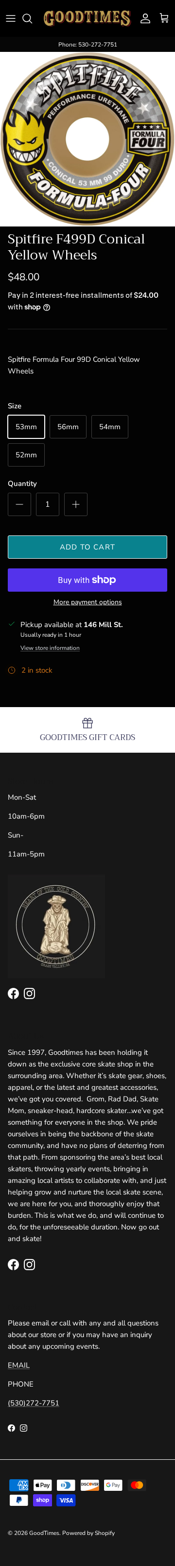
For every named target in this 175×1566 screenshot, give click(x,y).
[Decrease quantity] (19, 504)
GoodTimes (44, 1533)
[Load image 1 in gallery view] (87, 139)
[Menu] (10, 18)
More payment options (87, 602)
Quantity (22, 483)
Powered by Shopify (88, 1533)
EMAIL (19, 1365)
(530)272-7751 (33, 1403)
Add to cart (87, 547)
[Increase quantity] (76, 504)
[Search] (32, 18)
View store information (50, 648)
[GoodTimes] (87, 18)
